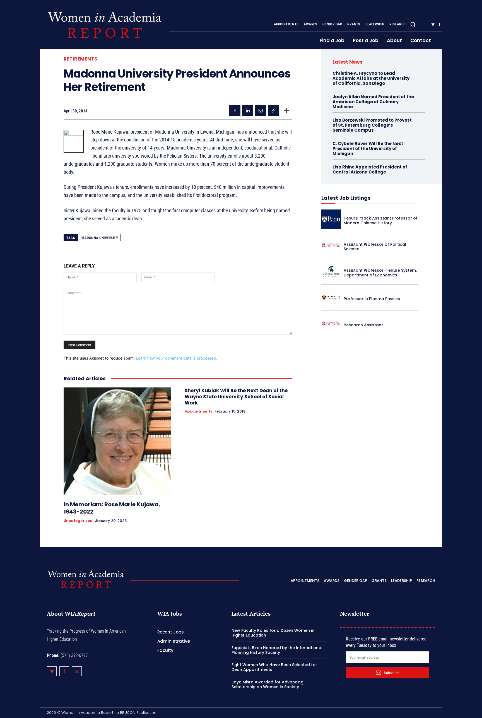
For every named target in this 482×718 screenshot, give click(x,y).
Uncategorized (78, 521)
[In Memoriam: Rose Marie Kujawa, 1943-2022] (117, 441)
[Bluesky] (433, 24)
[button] (413, 24)
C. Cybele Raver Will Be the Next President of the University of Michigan (367, 148)
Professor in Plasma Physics (372, 299)
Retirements (81, 59)
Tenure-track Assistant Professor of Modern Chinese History (381, 220)
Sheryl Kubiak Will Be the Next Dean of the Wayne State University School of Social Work (236, 396)
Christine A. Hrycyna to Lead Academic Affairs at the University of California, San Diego (370, 78)
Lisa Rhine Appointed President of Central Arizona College (369, 169)
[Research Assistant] (331, 323)
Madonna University (99, 238)
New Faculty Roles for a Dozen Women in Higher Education (273, 633)
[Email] (260, 110)
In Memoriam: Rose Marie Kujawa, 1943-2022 (112, 507)
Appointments (198, 411)
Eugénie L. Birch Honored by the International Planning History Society (277, 650)
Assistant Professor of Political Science (375, 247)
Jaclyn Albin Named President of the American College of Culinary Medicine (373, 102)
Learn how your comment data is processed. (176, 358)
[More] (286, 110)
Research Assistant (363, 325)
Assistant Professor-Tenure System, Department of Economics (380, 273)
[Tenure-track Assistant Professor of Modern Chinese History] (331, 219)
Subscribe (391, 673)
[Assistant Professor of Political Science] (331, 245)
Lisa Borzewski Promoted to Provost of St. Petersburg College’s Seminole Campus (372, 125)
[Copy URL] (273, 110)
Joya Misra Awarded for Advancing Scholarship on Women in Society (267, 684)
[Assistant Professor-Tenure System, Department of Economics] (331, 271)
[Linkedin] (247, 110)
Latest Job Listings (345, 197)
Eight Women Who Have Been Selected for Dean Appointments (274, 667)
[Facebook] (439, 24)
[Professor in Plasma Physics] (331, 297)
